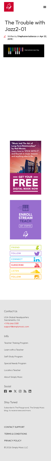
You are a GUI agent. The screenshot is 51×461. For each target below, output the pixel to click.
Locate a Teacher (12, 370)
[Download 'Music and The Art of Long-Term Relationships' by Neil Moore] (25, 168)
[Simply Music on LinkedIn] (25, 259)
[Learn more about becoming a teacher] (25, 219)
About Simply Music (13, 377)
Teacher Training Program (16, 342)
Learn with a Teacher (14, 349)
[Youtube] (10, 391)
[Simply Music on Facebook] (25, 247)
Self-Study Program (13, 356)
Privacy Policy (12, 440)
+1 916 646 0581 (11, 323)
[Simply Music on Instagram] (25, 276)
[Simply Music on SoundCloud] (25, 270)
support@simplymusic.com (16, 326)
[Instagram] (20, 391)
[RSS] (25, 391)
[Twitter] (15, 391)
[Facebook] (5, 391)
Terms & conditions (15, 433)
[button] (44, 7)
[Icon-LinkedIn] (30, 391)
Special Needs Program (15, 363)
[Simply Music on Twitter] (25, 253)
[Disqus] (25, 97)
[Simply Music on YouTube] (25, 265)
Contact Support (14, 427)
